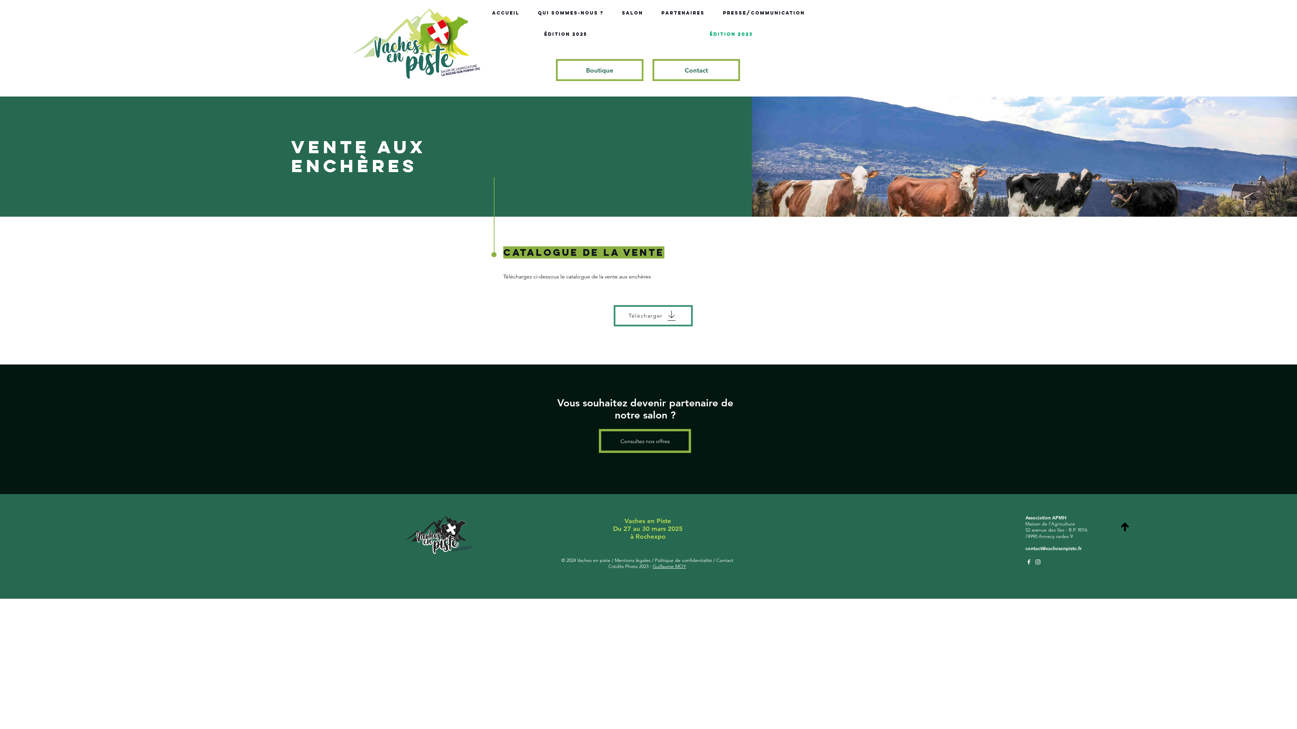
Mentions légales (633, 560)
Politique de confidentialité (683, 560)
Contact (724, 560)
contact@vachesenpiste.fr (1053, 548)
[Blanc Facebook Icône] (1028, 562)
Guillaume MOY (669, 566)
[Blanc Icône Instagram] (1038, 562)
